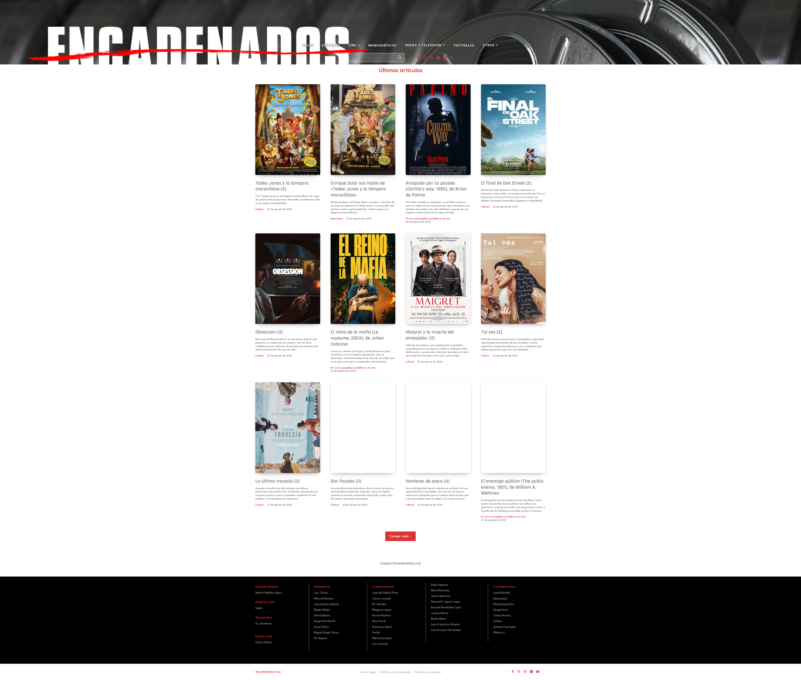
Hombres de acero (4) (428, 481)
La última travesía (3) (277, 481)
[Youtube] (445, 58)
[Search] (399, 57)
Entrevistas (337, 218)
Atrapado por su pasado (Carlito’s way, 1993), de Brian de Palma (436, 189)
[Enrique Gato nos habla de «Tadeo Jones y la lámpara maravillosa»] (363, 129)
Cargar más (399, 536)
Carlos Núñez (263, 642)
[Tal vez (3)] (513, 278)
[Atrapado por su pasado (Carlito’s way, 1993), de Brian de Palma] (438, 129)
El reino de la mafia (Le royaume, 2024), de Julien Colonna (357, 338)
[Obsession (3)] (287, 278)
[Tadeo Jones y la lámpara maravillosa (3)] (287, 129)
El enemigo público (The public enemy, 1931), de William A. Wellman (512, 487)
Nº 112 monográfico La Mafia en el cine (428, 218)
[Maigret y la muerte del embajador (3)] (438, 278)
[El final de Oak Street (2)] (513, 129)
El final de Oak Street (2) (506, 183)
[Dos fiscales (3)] (363, 427)
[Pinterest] (451, 58)
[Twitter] (425, 58)
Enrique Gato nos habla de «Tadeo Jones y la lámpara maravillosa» (358, 189)
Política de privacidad (395, 672)
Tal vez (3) (491, 332)
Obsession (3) (269, 332)
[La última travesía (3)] (287, 427)
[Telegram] (438, 58)
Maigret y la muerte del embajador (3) (430, 335)
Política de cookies (427, 672)
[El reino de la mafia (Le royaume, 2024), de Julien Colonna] (363, 278)
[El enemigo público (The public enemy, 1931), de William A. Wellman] (513, 427)
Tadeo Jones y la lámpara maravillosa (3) (282, 186)
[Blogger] (418, 58)
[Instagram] (431, 58)
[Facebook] (411, 58)
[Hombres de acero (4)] (438, 427)
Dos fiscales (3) (346, 481)
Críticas (259, 209)
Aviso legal (368, 672)
